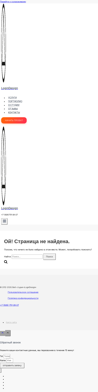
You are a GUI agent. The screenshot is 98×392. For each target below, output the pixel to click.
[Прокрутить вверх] (2, 333)
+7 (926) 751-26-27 (9, 305)
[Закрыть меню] (0, 370)
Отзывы (13, 108)
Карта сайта (11, 322)
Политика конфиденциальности (23, 298)
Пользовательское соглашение (23, 292)
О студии (13, 105)
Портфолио (15, 101)
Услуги (12, 97)
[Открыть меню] (4, 221)
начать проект (14, 120)
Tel (2, 356)
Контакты (14, 112)
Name (3, 360)
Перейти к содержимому (13, 1)
